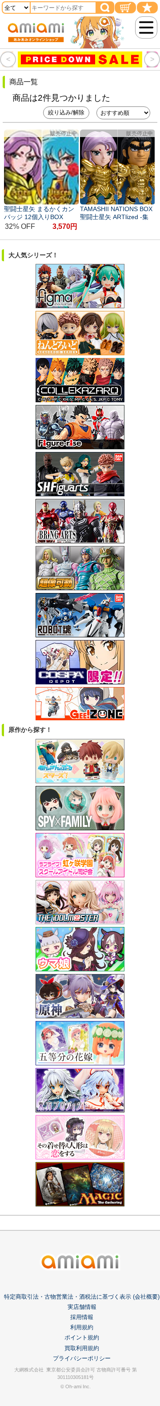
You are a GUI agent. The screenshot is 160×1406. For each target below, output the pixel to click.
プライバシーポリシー (82, 1358)
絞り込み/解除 (66, 112)
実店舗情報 (82, 1307)
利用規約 (81, 1327)
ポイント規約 (81, 1337)
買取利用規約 (81, 1348)
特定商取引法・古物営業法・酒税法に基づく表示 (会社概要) (82, 1296)
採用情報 (81, 1317)
